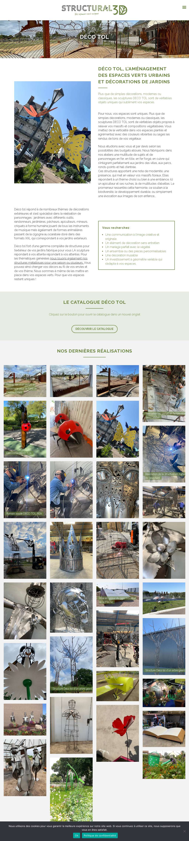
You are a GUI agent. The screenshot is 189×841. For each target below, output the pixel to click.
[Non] (184, 831)
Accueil (79, 44)
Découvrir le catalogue (94, 328)
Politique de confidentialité (100, 835)
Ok (76, 835)
